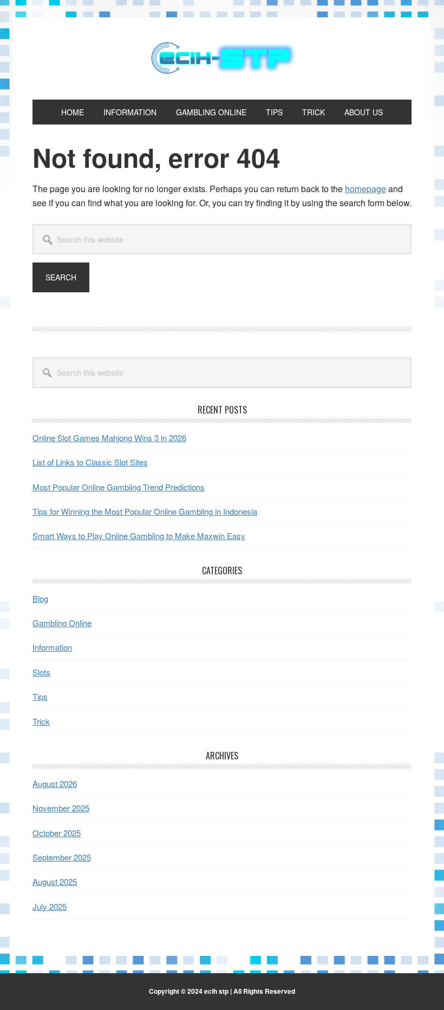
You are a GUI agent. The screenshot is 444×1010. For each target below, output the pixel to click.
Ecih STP (222, 58)
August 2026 (54, 783)
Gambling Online (62, 622)
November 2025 (60, 808)
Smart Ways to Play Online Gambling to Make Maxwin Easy (138, 535)
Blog (40, 598)
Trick (41, 721)
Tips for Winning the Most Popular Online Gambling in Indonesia (144, 511)
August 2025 (54, 881)
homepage (365, 188)
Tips (40, 696)
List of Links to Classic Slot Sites (90, 462)
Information (52, 647)
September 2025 (61, 857)
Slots (41, 672)
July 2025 (49, 906)
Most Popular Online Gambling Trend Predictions (118, 487)
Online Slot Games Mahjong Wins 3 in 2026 (109, 437)
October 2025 (56, 832)
